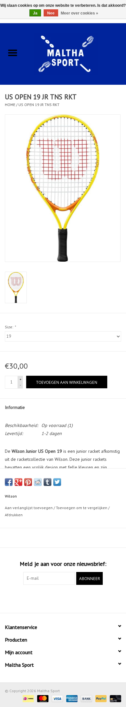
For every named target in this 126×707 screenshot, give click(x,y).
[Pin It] (28, 482)
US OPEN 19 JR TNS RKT (38, 104)
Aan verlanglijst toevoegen (29, 507)
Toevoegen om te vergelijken (82, 507)
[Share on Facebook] (9, 482)
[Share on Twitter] (57, 482)
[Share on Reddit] (38, 482)
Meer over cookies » (79, 13)
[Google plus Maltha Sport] (63, 598)
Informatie (15, 407)
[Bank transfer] (86, 698)
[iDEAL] (27, 698)
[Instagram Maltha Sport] (74, 598)
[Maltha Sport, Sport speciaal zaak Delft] (76, 53)
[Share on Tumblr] (47, 482)
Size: (10, 326)
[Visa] (56, 698)
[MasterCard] (42, 698)
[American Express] (71, 698)
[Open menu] (12, 52)
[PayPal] (100, 698)
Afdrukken (14, 514)
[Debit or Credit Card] (114, 698)
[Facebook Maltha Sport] (51, 598)
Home (10, 104)
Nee (51, 13)
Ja (35, 13)
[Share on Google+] (18, 482)
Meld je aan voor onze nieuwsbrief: (63, 563)
